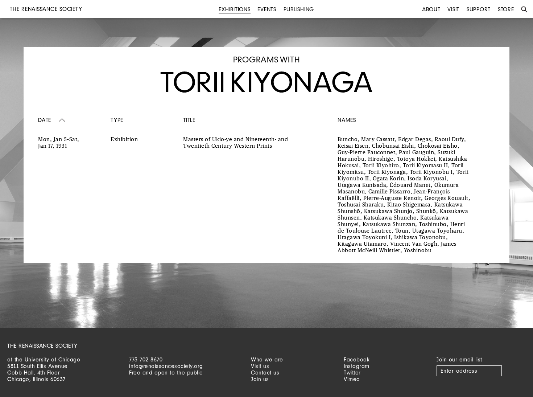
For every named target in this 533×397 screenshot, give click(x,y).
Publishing (299, 9)
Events (266, 9)
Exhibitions (234, 9)
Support (479, 9)
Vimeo (352, 379)
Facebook (356, 359)
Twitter (352, 372)
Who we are (267, 359)
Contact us (265, 372)
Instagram (356, 366)
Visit (453, 9)
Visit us (260, 366)
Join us (260, 379)
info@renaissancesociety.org (166, 366)
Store (506, 9)
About (431, 9)
